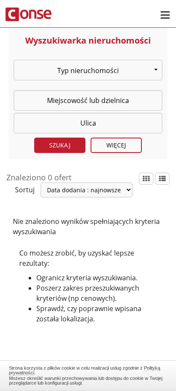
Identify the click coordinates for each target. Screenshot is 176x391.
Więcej (116, 145)
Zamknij (88, 374)
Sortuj (25, 189)
